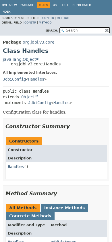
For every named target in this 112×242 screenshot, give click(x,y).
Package (27, 5)
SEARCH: (51, 30)
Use (55, 5)
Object (28, 97)
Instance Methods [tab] (64, 208)
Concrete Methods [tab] (30, 216)
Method (63, 17)
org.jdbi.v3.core (39, 42)
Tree (65, 5)
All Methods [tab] (22, 208)
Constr (48, 17)
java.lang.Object (19, 59)
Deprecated (81, 5)
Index (6, 11)
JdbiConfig (14, 79)
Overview (9, 5)
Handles (36, 79)
